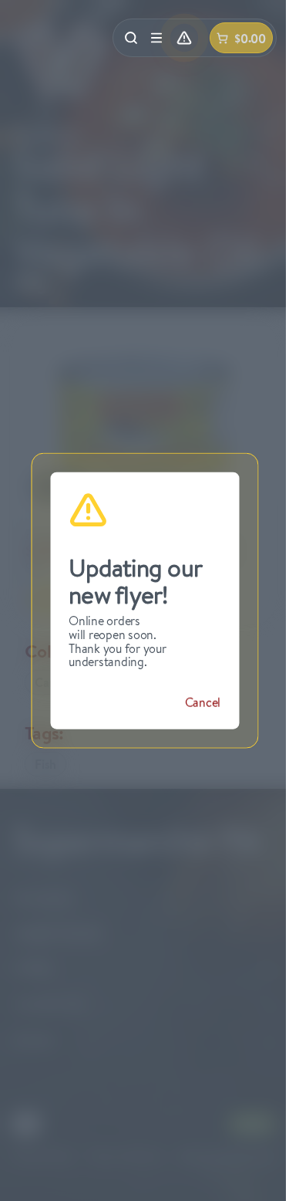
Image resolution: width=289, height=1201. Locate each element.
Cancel (203, 701)
